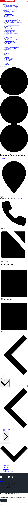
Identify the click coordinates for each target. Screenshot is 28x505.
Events (4, 44)
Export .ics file (6, 470)
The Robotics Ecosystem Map (11, 39)
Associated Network (9, 15)
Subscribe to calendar (5, 443)
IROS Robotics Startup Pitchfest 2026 (13, 22)
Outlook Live (5, 469)
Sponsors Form (8, 14)
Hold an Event (8, 52)
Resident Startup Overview (11, 5)
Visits (6, 63)
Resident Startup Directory (11, 9)
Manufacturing (8, 26)
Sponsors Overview (9, 11)
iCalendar (5, 466)
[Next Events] (3, 376)
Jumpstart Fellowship (10, 30)
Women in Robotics (9, 59)
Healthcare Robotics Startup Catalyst (13, 20)
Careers (7, 57)
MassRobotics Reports (10, 42)
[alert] (14, 283)
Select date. (12, 386)
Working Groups (9, 58)
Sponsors (5, 10)
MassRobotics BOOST (10, 31)
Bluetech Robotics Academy (11, 33)
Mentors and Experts (9, 41)
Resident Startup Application (11, 6)
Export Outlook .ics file (8, 471)
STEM (4, 27)
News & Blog (8, 60)
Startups (4, 4)
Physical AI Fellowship (10, 17)
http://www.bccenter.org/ (9, 261)
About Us (5, 36)
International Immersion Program (12, 19)
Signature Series (8, 49)
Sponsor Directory (9, 12)
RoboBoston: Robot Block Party (12, 47)
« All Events (2, 158)
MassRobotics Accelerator (13, 25)
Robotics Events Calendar (11, 50)
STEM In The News (9, 34)
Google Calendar (6, 465)
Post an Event (8, 53)
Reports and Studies (9, 61)
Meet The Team (8, 37)
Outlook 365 (5, 467)
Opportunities (6, 16)
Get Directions (19, 198)
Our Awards (8, 43)
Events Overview (9, 46)
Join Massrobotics (6, 64)
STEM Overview (9, 28)
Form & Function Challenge (11, 21)
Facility (7, 38)
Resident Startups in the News (11, 7)
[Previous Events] (15, 374)
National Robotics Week (10, 48)
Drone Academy (9, 32)
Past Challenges (8, 23)
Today (1, 378)
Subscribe (4, 500)
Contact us (2, 481)
